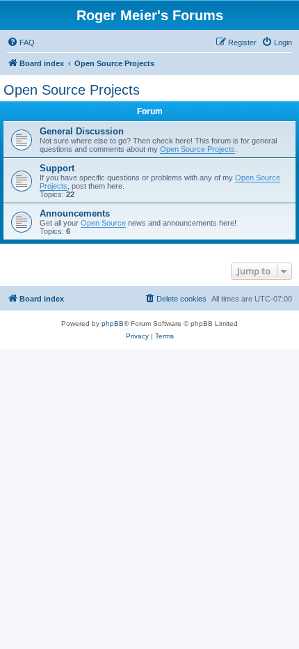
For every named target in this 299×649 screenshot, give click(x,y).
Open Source (103, 223)
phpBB (113, 323)
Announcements (75, 213)
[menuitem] (21, 42)
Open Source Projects (71, 89)
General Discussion (82, 131)
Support (57, 168)
